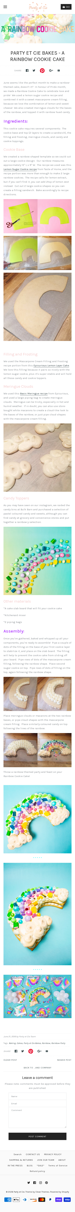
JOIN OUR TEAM (45, 1160)
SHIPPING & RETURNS (21, 1160)
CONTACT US (33, 1154)
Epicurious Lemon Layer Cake (51, 365)
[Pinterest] (46, 1182)
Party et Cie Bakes (32, 1043)
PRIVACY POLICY (53, 1154)
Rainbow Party (58, 1043)
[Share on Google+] (51, 70)
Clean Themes (42, 1192)
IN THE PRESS (15, 1165)
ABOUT (62, 1160)
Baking (12, 1043)
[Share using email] (58, 70)
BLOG (30, 1165)
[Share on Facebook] (27, 70)
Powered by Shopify (59, 1192)
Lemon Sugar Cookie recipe (20, 169)
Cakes (19, 1043)
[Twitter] (28, 1182)
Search (18, 1154)
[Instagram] (40, 1182)
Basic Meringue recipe (34, 393)
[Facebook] (34, 1182)
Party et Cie (19, 1192)
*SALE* (40, 1165)
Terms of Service (58, 1165)
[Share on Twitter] (34, 70)
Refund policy (37, 1171)
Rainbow (46, 1043)
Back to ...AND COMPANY (37, 1067)
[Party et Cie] (37, 7)
